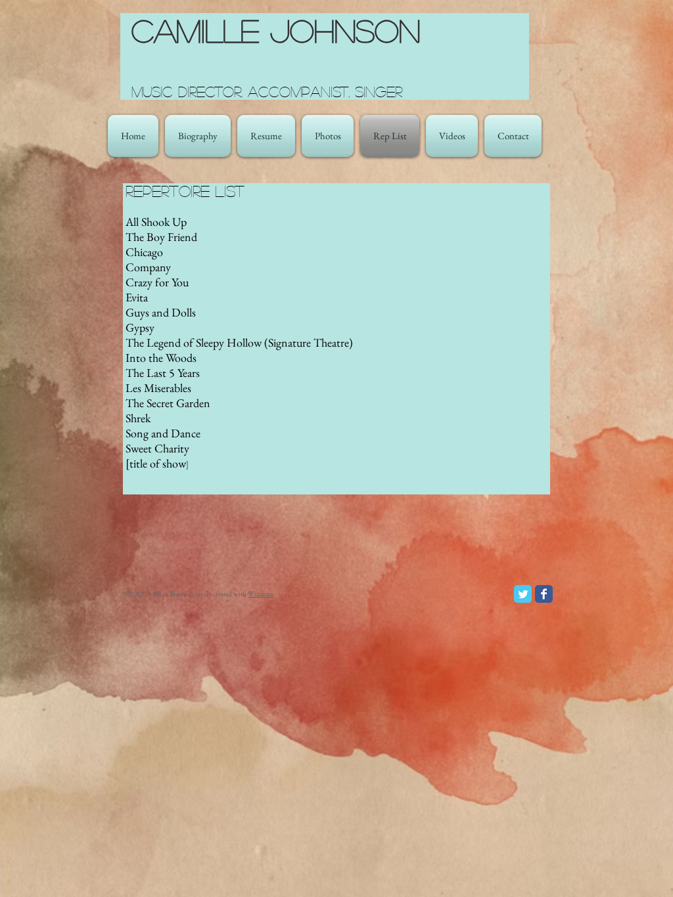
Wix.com (260, 593)
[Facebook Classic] (544, 594)
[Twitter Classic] (523, 594)
